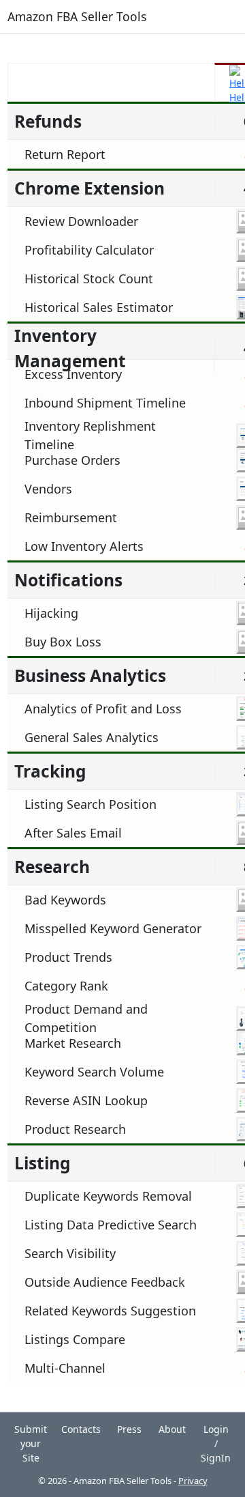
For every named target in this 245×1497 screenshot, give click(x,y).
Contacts (81, 1429)
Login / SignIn (216, 1443)
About (172, 1429)
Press (129, 1429)
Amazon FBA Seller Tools (76, 16)
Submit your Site (30, 1443)
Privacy (193, 1480)
